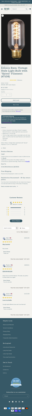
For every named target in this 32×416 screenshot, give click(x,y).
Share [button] (4, 148)
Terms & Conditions (8, 328)
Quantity (3, 91)
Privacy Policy (6, 331)
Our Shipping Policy (7, 122)
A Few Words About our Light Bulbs (10, 166)
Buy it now (16, 104)
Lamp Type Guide (7, 353)
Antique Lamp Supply (17, 413)
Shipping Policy (7, 334)
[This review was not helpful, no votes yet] (27, 259)
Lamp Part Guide (7, 350)
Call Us (5, 373)
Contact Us (6, 369)
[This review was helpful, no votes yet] (25, 259)
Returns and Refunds (8, 324)
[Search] (26, 9)
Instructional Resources (9, 347)
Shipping (3, 89)
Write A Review (16, 221)
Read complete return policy (8, 186)
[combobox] (19, 9)
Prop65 (28, 161)
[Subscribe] (27, 396)
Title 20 (4, 158)
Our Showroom (7, 366)
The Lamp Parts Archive (9, 357)
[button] (1, 9)
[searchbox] (9, 228)
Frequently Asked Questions (10, 338)
